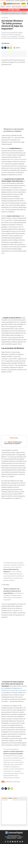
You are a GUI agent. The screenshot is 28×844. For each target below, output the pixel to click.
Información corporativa (14, 835)
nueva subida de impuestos (18, 159)
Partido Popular (16, 781)
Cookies (20, 837)
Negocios (25, 6)
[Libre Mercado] (11, 3)
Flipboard (17, 842)
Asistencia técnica (11, 838)
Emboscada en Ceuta (10, 0)
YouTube (13, 842)
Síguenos (18, 47)
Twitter (8, 842)
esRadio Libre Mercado (16, 6)
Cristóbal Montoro (9, 781)
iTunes (22, 842)
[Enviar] (8, 48)
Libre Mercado (4, 17)
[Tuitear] (5, 48)
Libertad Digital (14, 832)
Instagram (10, 842)
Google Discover (15, 842)
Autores (19, 838)
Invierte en (8, 6)
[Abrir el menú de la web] (1, 3)
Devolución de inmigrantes (20, 0)
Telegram (20, 842)
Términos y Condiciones (11, 837)
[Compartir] (2, 48)
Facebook (5, 842)
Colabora (23, 3)
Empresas (3, 6)
